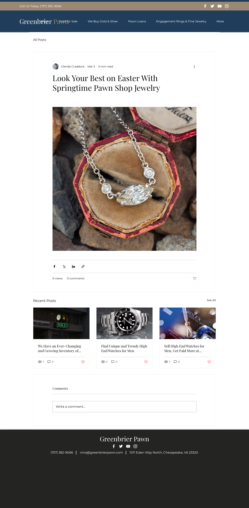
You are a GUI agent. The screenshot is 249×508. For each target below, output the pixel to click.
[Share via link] (83, 266)
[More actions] (194, 66)
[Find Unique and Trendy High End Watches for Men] (124, 323)
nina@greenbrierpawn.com (101, 452)
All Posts (39, 40)
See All (211, 300)
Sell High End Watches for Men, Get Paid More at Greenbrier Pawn (184, 348)
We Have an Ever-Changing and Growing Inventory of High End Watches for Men (59, 348)
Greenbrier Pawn (124, 438)
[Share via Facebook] (54, 266)
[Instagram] (226, 6)
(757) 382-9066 (62, 452)
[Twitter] (212, 6)
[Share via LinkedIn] (73, 266)
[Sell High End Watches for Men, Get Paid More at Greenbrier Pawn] (188, 323)
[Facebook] (205, 6)
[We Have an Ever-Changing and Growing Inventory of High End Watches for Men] (61, 323)
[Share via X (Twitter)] (64, 266)
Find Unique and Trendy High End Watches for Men (124, 348)
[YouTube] (219, 6)
